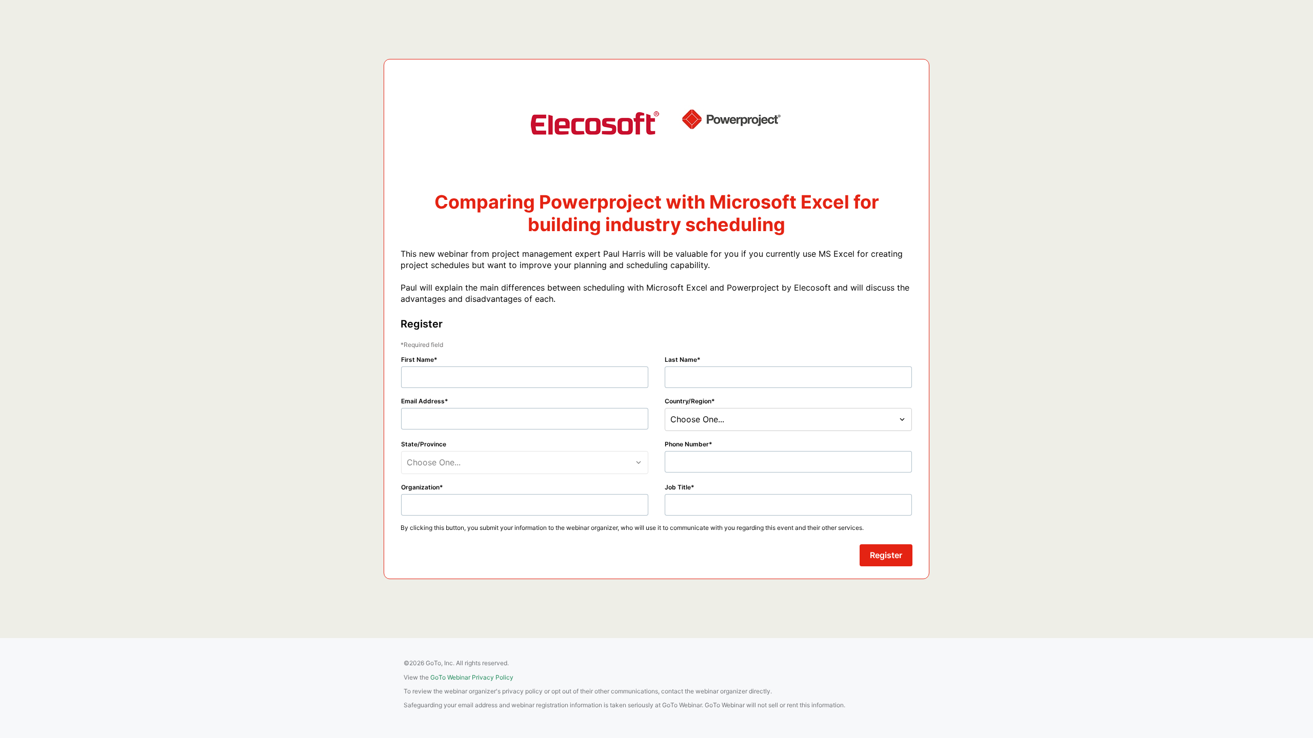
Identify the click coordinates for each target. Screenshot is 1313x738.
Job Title (678, 487)
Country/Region (688, 401)
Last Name (681, 359)
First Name (417, 359)
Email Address (423, 401)
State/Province (423, 444)
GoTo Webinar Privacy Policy (471, 677)
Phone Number (687, 444)
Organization (420, 487)
